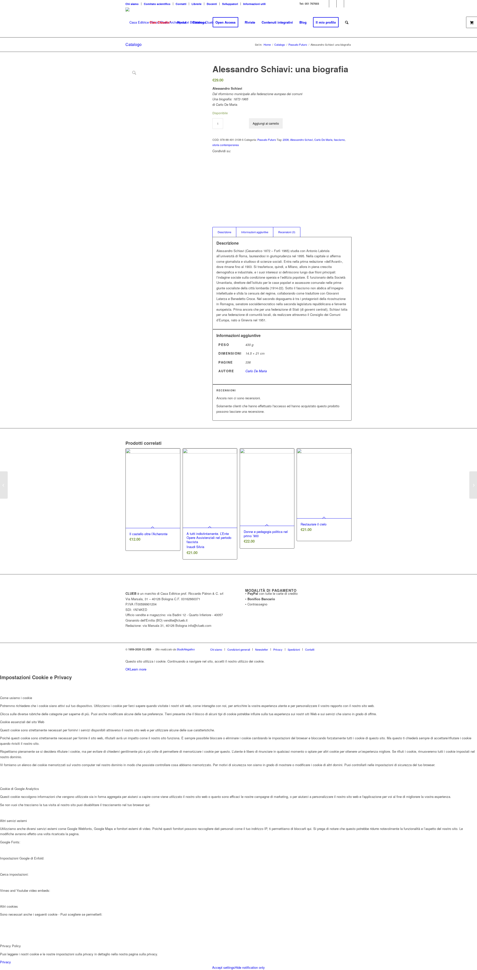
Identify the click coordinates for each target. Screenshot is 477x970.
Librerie (196, 4)
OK (127, 669)
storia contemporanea (225, 145)
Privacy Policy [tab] (10, 945)
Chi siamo (132, 4)
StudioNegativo (186, 649)
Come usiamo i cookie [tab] (16, 697)
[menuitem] (133, 3)
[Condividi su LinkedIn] (215, 178)
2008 (286, 140)
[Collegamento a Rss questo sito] (348, 3)
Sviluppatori (230, 4)
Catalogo (133, 44)
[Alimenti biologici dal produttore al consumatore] (473, 485)
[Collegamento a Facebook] (332, 3)
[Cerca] (347, 22)
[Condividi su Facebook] (215, 156)
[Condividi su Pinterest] (215, 172)
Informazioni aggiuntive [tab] (254, 232)
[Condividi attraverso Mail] (215, 200)
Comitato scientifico (157, 4)
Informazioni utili (254, 4)
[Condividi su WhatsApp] (215, 167)
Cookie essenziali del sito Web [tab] (22, 721)
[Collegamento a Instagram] (340, 3)
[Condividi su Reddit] (215, 195)
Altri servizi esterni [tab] (13, 820)
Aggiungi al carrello (266, 123)
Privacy (5, 962)
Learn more (138, 669)
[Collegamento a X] (325, 3)
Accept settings (223, 967)
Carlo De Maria (323, 140)
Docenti (212, 4)
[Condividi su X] (215, 161)
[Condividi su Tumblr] (215, 184)
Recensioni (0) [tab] (286, 232)
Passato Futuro (266, 140)
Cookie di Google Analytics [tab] (19, 788)
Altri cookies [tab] (9, 906)
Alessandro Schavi (301, 140)
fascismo (339, 140)
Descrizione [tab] (224, 232)
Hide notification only (250, 967)
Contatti (181, 4)
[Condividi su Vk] (215, 189)
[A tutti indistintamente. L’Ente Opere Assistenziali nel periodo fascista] (4, 485)
